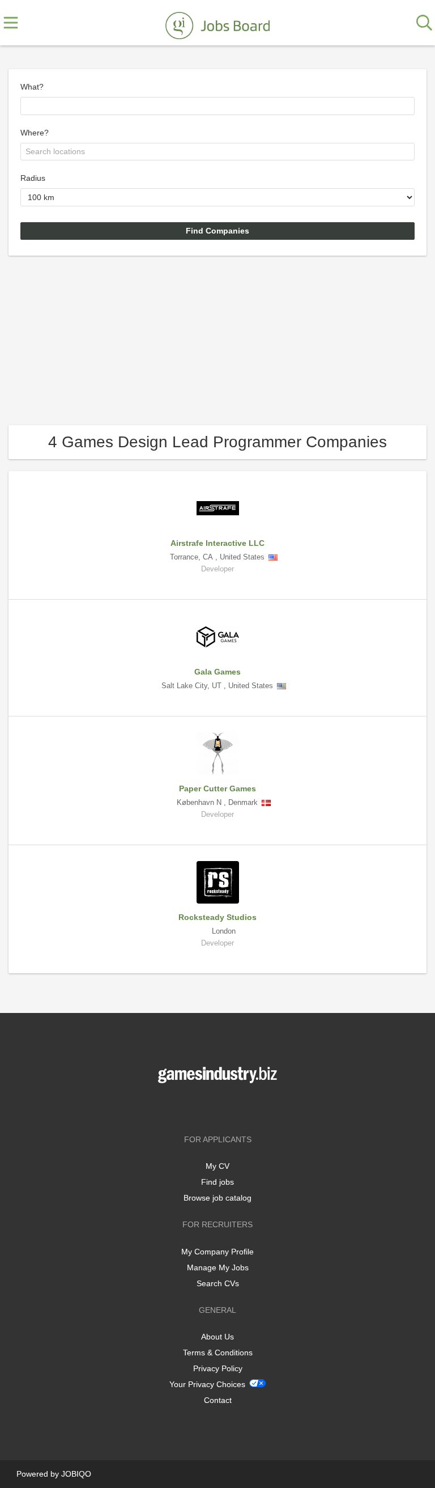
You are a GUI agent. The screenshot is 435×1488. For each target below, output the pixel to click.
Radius (32, 178)
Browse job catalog (217, 1197)
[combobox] (217, 106)
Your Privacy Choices (207, 1384)
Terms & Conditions (218, 1352)
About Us (217, 1336)
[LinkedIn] (236, 1107)
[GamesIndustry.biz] (217, 23)
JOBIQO (76, 1473)
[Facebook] (201, 1107)
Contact (218, 1400)
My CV (217, 1166)
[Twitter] (219, 1107)
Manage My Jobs (218, 1267)
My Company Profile (217, 1251)
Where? (34, 132)
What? (32, 86)
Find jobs (217, 1181)
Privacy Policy (217, 1368)
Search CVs (218, 1283)
